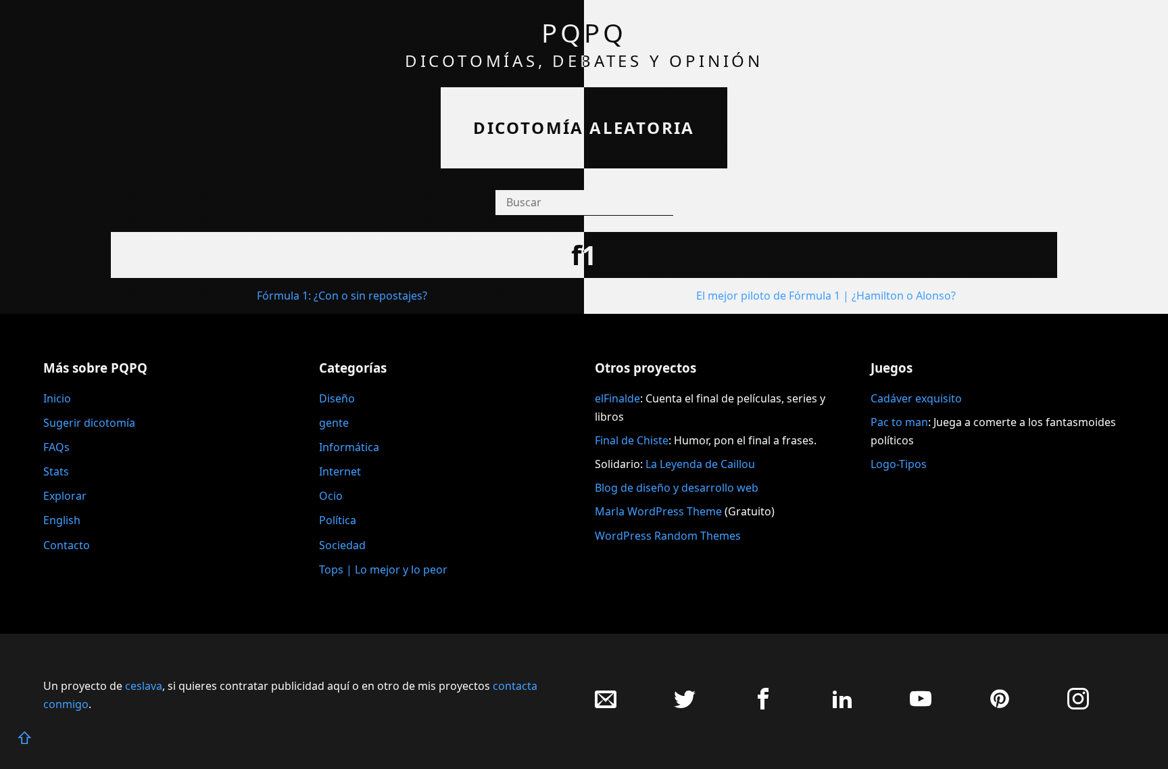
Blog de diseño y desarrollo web (676, 487)
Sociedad (342, 545)
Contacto (66, 545)
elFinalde (617, 398)
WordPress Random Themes (668, 535)
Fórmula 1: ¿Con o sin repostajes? (342, 295)
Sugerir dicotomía (89, 422)
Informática (349, 447)
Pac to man (899, 422)
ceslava (143, 685)
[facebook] (763, 706)
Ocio (331, 495)
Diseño (337, 398)
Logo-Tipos (899, 464)
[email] (605, 706)
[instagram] (1078, 706)
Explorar (65, 495)
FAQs (56, 447)
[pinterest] (1000, 706)
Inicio (57, 398)
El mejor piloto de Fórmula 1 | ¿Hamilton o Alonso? (826, 295)
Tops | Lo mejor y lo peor (383, 569)
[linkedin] (842, 706)
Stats (56, 471)
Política (337, 520)
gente (334, 422)
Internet (340, 471)
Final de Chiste (631, 440)
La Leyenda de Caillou (700, 464)
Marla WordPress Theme (658, 511)
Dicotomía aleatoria (584, 127)
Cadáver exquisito (916, 398)
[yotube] (920, 706)
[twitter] (685, 706)
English (61, 520)
